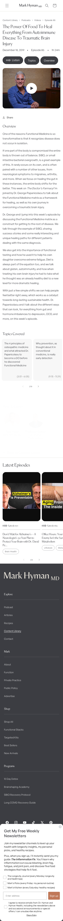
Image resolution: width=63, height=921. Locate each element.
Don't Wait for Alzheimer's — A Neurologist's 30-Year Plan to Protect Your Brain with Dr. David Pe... (21, 539)
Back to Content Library (24, 452)
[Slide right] (38, 386)
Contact (8, 638)
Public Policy (11, 688)
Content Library (10, 20)
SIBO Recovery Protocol (17, 794)
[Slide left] (23, 386)
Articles (8, 615)
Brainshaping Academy (16, 786)
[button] (7, 5)
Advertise (9, 696)
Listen (16, 60)
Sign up (54, 895)
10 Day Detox (11, 778)
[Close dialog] (60, 826)
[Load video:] (31, 88)
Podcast (8, 607)
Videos (37, 20)
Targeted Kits (11, 737)
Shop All (8, 721)
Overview (49, 60)
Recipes (8, 623)
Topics (32, 60)
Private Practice (12, 680)
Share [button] (10, 117)
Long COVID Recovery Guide (20, 802)
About (7, 664)
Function (9, 672)
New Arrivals (11, 753)
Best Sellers (10, 745)
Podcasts (26, 20)
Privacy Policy (32, 915)
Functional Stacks (13, 729)
